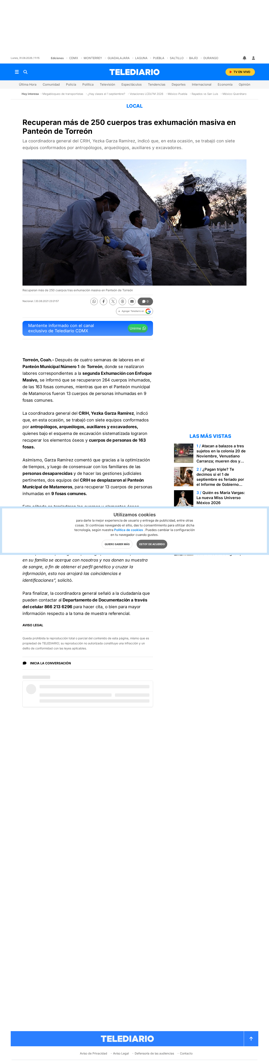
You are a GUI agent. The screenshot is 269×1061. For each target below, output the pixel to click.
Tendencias (156, 84)
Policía (71, 84)
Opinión (244, 84)
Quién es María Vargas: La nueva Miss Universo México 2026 (220, 497)
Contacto (186, 1053)
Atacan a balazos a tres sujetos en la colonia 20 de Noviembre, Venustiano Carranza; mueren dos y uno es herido (221, 456)
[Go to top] (251, 1038)
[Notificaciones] (245, 58)
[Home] (134, 72)
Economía (225, 84)
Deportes (179, 84)
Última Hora (27, 84)
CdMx (73, 58)
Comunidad (51, 84)
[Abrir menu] (17, 71)
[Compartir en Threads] (122, 301)
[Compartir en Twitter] (113, 301)
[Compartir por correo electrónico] (132, 301)
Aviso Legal (121, 1053)
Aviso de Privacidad (93, 1053)
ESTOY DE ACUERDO (152, 544)
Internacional (201, 84)
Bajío (193, 58)
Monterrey (93, 58)
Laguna (141, 58)
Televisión (107, 84)
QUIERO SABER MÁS (117, 544)
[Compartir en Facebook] (103, 301)
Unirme (135, 328)
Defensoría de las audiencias (154, 1053)
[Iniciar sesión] (253, 58)
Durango (210, 58)
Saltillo (177, 58)
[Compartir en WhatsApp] (94, 301)
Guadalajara (119, 58)
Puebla (158, 58)
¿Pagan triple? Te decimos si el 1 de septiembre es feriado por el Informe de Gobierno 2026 (220, 479)
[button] (134, 311)
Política (88, 84)
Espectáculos (131, 84)
